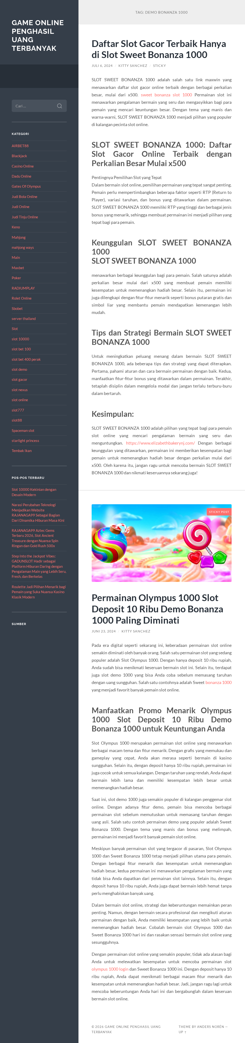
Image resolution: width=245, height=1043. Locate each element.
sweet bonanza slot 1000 (166, 94)
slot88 (17, 420)
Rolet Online (22, 298)
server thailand (24, 318)
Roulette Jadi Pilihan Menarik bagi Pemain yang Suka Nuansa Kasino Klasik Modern (39, 592)
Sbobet (17, 308)
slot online (20, 400)
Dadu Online (21, 176)
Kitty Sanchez (132, 66)
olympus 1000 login (110, 969)
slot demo (19, 369)
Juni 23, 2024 (104, 631)
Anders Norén (210, 1027)
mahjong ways (23, 247)
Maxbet (18, 268)
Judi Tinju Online (25, 217)
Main (16, 257)
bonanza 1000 (219, 682)
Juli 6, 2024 (102, 66)
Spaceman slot (23, 430)
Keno (16, 227)
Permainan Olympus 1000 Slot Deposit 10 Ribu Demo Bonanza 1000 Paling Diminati (157, 609)
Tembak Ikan (22, 450)
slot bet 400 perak (26, 359)
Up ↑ (183, 1032)
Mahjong (19, 237)
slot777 (18, 410)
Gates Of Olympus (26, 186)
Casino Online (23, 166)
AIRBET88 (20, 146)
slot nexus (20, 390)
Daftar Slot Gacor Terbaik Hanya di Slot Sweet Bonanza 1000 (159, 49)
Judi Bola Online (24, 196)
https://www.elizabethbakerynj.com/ (160, 443)
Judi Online (20, 206)
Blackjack (19, 156)
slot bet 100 (21, 349)
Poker (16, 278)
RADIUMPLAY (23, 288)
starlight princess (25, 440)
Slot (15, 328)
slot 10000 (20, 339)
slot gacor (19, 379)
